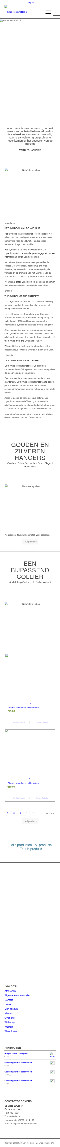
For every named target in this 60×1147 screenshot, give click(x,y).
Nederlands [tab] (9, 222)
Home (7, 1004)
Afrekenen (10, 990)
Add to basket (18, 722)
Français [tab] (8, 354)
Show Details (42, 722)
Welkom (9, 1026)
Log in (31, 2)
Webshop (9, 1022)
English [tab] (8, 290)
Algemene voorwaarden (17, 995)
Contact (8, 999)
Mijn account (11, 1008)
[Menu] (46, 11)
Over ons (9, 1017)
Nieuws (8, 1013)
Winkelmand (11, 1031)
